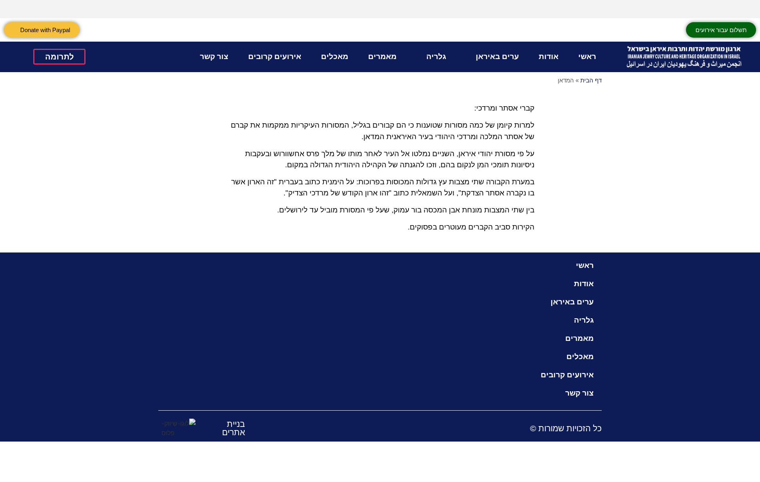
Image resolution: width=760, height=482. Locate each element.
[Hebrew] (737, 8)
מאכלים (334, 56)
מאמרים (382, 56)
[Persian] (747, 8)
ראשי (587, 56)
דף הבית (591, 80)
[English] (727, 8)
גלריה (436, 56)
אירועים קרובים (274, 56)
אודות (549, 56)
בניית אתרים (233, 428)
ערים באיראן (497, 56)
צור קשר (214, 56)
